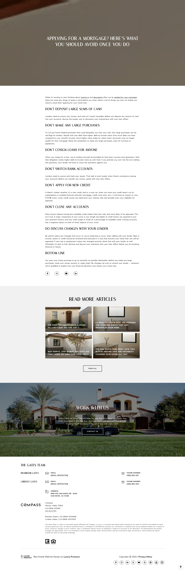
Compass (99, 524)
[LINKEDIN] (127, 562)
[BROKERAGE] (162, 562)
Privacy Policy (145, 557)
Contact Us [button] (92, 431)
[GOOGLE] (150, 562)
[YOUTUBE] (139, 562)
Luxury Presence (72, 557)
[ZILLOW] (156, 562)
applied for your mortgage (125, 97)
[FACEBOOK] (116, 562)
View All (92, 368)
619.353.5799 (50, 511)
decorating (98, 97)
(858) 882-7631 (133, 484)
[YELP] (145, 562)
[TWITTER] (133, 562)
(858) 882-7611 (133, 475)
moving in (85, 97)
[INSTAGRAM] (121, 562)
